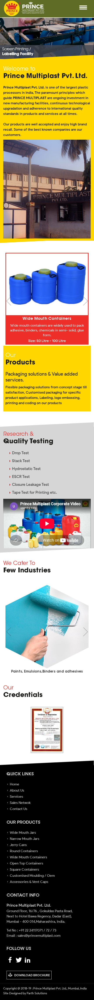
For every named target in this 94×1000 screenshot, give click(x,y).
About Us (17, 790)
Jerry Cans (18, 845)
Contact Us (18, 809)
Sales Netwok (20, 803)
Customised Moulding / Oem (32, 875)
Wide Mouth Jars (23, 832)
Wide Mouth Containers (28, 857)
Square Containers (24, 869)
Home (14, 784)
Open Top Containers (26, 863)
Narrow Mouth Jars (24, 839)
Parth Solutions (36, 993)
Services (16, 796)
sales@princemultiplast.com (39, 935)
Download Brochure (32, 975)
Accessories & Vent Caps (29, 882)
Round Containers (24, 851)
